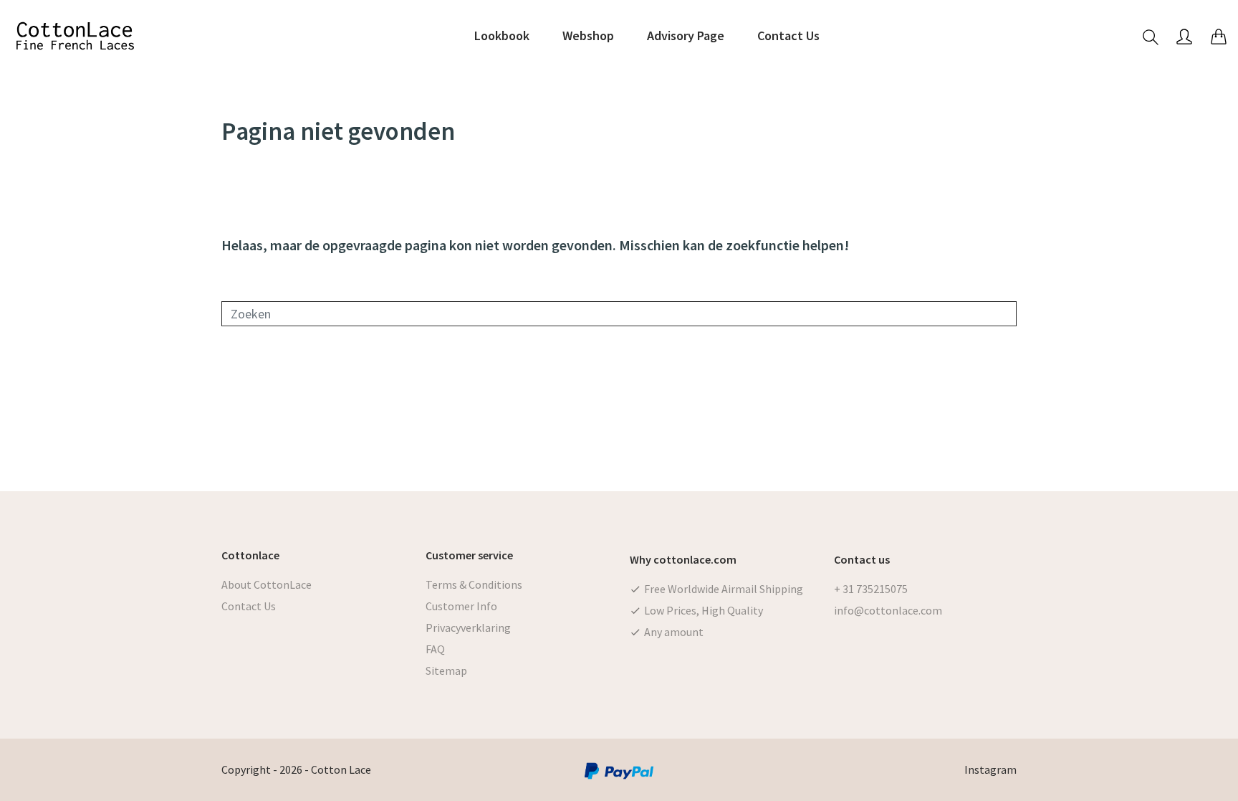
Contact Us (248, 606)
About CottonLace (266, 584)
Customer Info (461, 606)
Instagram (990, 769)
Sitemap (446, 670)
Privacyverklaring (468, 627)
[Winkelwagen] (1218, 36)
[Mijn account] (1184, 36)
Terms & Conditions (474, 584)
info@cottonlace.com (888, 610)
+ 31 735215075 (871, 589)
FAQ (435, 649)
